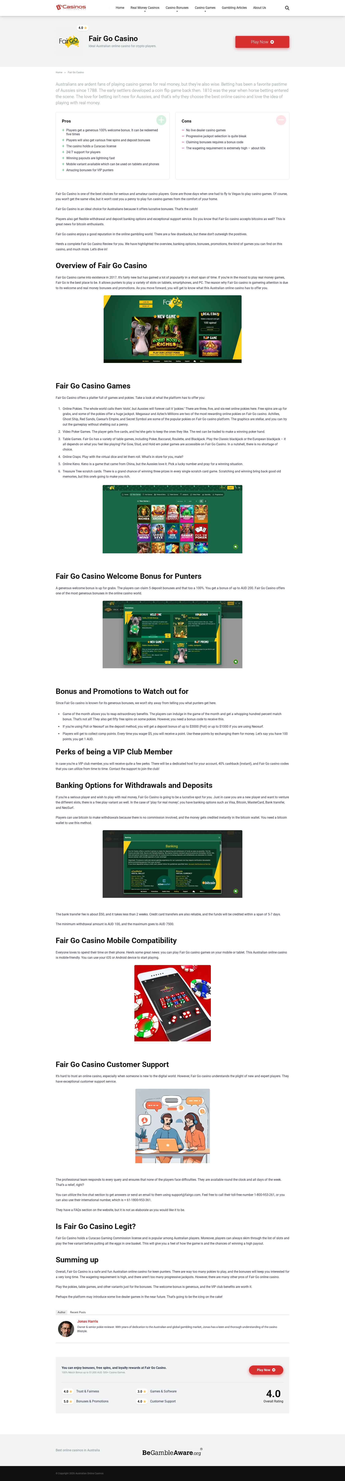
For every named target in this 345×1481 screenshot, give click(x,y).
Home (120, 8)
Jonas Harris (87, 1321)
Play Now (260, 41)
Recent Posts (78, 1312)
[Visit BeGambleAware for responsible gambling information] (172, 1454)
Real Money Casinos (145, 8)
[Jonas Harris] (66, 1336)
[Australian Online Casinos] (71, 6)
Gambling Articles (234, 8)
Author (61, 1312)
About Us (259, 8)
